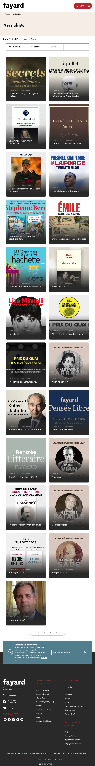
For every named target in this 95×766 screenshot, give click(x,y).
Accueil (8, 14)
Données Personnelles (58, 753)
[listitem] (5, 719)
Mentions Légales (13, 753)
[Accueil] (13, 6)
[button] (17, 47)
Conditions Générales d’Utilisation (35, 753)
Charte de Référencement (78, 753)
